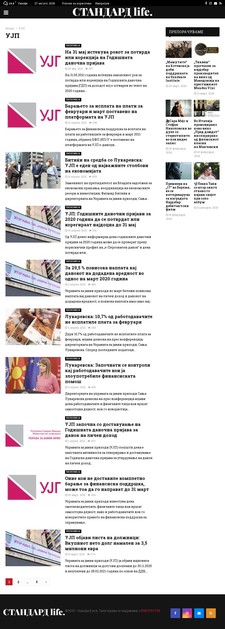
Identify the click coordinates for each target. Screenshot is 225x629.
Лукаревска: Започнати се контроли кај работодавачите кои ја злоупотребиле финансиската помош (107, 373)
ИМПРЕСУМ (150, 611)
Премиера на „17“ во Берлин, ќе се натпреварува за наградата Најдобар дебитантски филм (178, 197)
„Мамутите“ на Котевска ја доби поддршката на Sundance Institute (177, 71)
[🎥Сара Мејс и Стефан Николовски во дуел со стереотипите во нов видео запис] (179, 108)
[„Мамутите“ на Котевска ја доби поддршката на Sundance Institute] (179, 49)
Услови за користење (76, 3)
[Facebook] (175, 613)
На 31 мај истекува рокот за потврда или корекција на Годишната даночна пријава (107, 57)
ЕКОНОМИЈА (73, 45)
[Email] (199, 613)
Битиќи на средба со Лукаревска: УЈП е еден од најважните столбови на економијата (106, 165)
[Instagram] (187, 613)
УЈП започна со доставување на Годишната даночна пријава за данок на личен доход (103, 429)
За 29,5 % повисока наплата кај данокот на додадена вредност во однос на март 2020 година (104, 273)
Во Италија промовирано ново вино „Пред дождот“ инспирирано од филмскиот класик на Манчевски (206, 134)
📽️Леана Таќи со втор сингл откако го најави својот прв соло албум (205, 193)
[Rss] (211, 613)
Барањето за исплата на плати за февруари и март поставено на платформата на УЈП (104, 111)
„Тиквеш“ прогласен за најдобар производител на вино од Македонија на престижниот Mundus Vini (206, 75)
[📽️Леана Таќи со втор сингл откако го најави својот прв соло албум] (207, 170)
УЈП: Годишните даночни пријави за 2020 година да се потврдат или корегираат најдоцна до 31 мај (108, 219)
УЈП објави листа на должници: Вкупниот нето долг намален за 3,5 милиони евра (106, 543)
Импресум (102, 3)
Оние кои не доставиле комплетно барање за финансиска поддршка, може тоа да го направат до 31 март (107, 483)
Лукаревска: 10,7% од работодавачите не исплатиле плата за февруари (108, 319)
